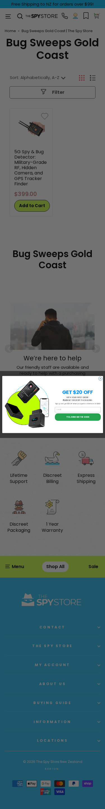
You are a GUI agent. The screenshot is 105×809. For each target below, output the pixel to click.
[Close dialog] (100, 378)
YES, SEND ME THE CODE (77, 417)
